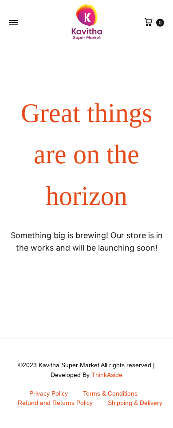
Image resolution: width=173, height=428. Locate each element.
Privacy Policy (48, 393)
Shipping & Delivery (135, 402)
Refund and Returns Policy (55, 402)
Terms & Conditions (110, 393)
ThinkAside (106, 374)
